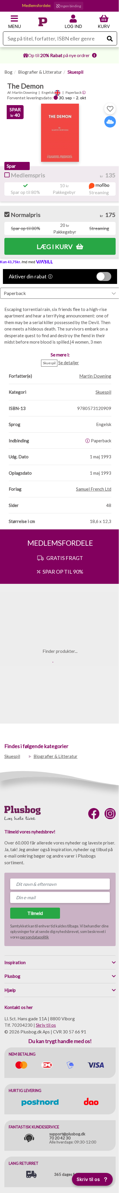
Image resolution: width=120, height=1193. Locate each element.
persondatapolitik (34, 937)
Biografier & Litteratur (40, 72)
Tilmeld (35, 913)
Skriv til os (46, 1025)
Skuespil (75, 72)
